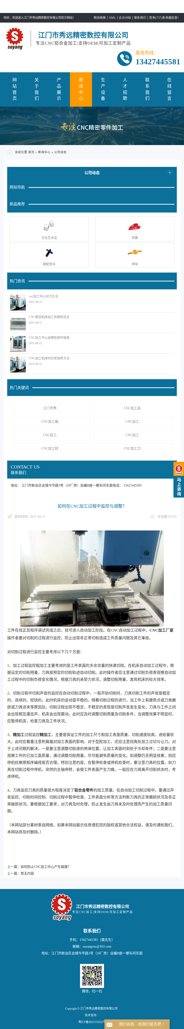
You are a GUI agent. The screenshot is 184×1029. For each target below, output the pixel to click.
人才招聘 (125, 89)
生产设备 (103, 89)
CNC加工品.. (133, 408)
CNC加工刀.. (133, 448)
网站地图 (100, 17)
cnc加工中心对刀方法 (43, 296)
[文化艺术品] (49, 226)
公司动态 (60, 152)
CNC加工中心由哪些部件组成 (49, 337)
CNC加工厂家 (161, 630)
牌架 (135, 264)
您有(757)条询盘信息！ (164, 17)
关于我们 (36, 89)
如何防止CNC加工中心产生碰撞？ (46, 867)
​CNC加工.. (133, 421)
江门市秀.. (50, 408)
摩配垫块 (49, 264)
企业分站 (125, 17)
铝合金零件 (83, 790)
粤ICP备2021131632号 (92, 1022)
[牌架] (135, 252)
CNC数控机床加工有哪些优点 (49, 317)
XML (112, 17)
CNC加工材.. (50, 448)
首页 (31, 152)
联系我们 (140, 17)
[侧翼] (135, 226)
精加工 (18, 735)
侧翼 (135, 237)
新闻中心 (81, 89)
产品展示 (59, 89)
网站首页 (14, 89)
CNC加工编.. (50, 421)
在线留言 (169, 89)
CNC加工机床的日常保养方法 (49, 358)
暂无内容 (27, 873)
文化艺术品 (49, 237)
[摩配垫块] (49, 252)
